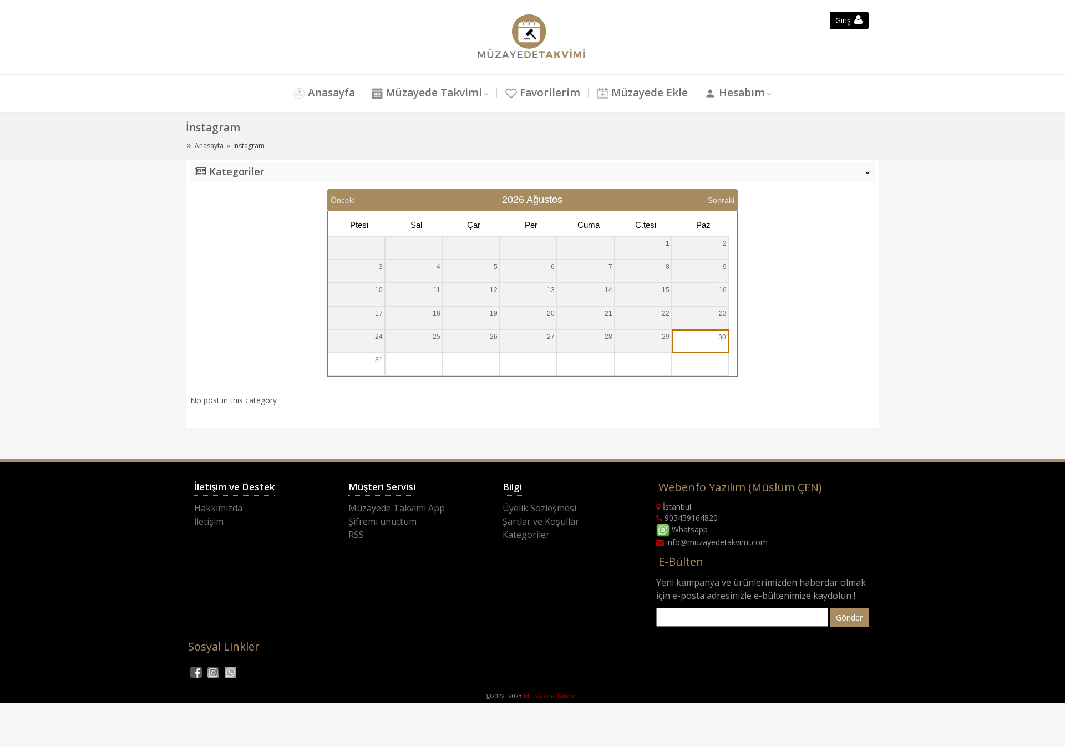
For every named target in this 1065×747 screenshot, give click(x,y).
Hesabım (740, 92)
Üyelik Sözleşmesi (539, 508)
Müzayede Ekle (648, 92)
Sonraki (721, 200)
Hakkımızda (218, 508)
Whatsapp (689, 529)
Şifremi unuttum (382, 521)
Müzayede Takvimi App (396, 508)
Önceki (343, 200)
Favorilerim (548, 92)
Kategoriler (526, 535)
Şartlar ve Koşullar (541, 521)
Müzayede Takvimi (432, 92)
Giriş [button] (844, 20)
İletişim (209, 521)
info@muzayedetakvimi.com (716, 542)
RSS (356, 535)
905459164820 (690, 517)
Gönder (849, 617)
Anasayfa (330, 92)
